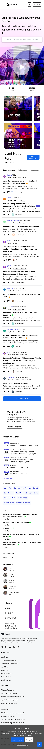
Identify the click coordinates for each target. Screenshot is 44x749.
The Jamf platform (7, 690)
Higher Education (23, 503)
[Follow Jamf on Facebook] (18, 647)
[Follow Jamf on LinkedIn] (6, 647)
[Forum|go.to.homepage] (12, 4)
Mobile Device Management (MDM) (13, 696)
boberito (9, 198)
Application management (9, 700)
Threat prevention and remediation (13, 719)
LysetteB (9, 240)
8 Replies (6, 525)
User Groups (9, 503)
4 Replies (6, 519)
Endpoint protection (8, 716)
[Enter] (4, 39)
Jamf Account (6, 680)
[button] (39, 744)
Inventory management (9, 703)
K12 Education (9, 498)
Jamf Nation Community (9, 663)
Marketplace (5, 670)
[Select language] (29, 4)
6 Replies (6, 531)
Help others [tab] (22, 170)
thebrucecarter (14, 592)
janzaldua (10, 307)
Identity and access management (12, 713)
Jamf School (22, 498)
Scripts (36, 488)
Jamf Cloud (33, 493)
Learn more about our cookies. (22, 735)
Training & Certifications (9, 660)
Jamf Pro (7, 488)
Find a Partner (6, 677)
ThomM (11, 580)
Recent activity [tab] (9, 170)
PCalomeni (10, 377)
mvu (10, 568)
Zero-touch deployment (9, 693)
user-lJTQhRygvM (13, 220)
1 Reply (5, 547)
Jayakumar (10, 288)
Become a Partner (7, 673)
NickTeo (9, 175)
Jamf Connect (21, 493)
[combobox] (22, 39)
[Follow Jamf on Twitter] (2, 647)
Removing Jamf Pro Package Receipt (16, 522)
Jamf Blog (4, 667)
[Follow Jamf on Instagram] (14, 647)
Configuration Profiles (22, 488)
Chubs (11, 574)
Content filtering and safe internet (12, 723)
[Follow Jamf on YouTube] (10, 647)
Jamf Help (4, 657)
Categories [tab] (34, 170)
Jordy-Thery (13, 586)
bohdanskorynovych (13, 329)
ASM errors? (7, 528)
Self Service (8, 493)
